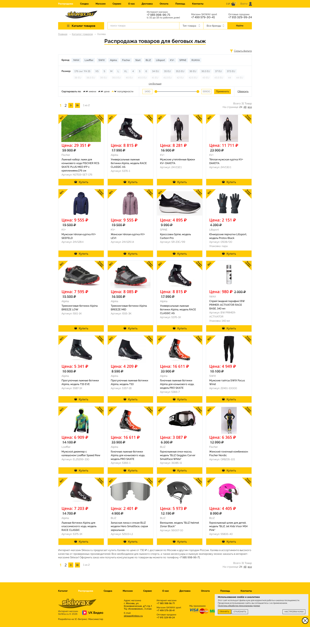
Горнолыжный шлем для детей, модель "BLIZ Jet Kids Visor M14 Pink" (228, 526)
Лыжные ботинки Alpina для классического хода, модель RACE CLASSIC (79, 526)
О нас (131, 3)
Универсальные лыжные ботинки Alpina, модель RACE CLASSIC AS (129, 163)
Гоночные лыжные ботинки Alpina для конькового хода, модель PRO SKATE (177, 384)
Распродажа (65, 3)
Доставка (147, 3)
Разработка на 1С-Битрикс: (80, 619)
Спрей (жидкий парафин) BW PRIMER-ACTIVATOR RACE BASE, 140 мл (227, 305)
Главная (62, 34)
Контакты (197, 3)
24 (240, 107)
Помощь (180, 3)
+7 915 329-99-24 (240, 17)
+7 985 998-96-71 (158, 14)
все (250, 107)
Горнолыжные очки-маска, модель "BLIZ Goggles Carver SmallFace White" (177, 455)
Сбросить (243, 91)
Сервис (117, 3)
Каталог (63, 590)
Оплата (164, 3)
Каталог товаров (82, 34)
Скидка (84, 3)
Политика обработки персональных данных (239, 605)
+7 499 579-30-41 (203, 17)
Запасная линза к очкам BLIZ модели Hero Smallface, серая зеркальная (129, 526)
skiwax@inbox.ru (133, 615)
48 (244, 107)
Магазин (101, 3)
